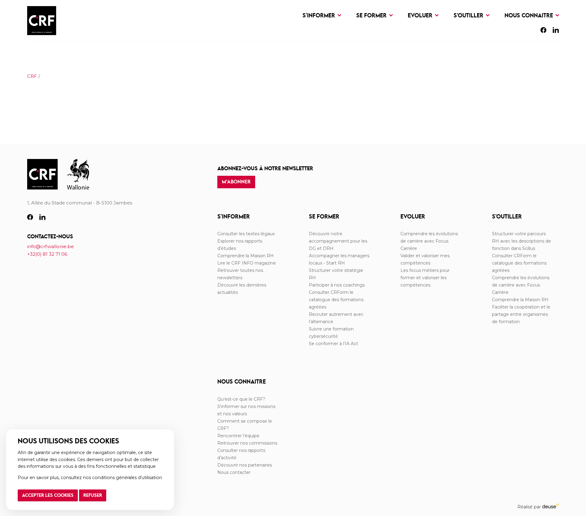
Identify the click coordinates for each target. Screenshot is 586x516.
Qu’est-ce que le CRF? (241, 399)
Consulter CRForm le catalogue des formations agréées (336, 300)
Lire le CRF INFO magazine (246, 263)
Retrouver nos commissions (247, 443)
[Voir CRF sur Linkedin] (556, 31)
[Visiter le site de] (78, 174)
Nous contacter (234, 472)
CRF (32, 76)
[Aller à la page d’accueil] (42, 174)
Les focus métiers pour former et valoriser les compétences (425, 278)
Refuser (92, 495)
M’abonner (236, 182)
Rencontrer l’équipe (238, 435)
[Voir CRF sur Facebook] (544, 31)
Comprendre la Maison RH (245, 255)
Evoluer (421, 15)
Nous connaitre (530, 15)
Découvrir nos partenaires (244, 465)
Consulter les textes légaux (246, 233)
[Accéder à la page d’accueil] (41, 21)
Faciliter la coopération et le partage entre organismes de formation (521, 314)
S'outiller (469, 15)
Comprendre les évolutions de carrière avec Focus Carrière (429, 241)
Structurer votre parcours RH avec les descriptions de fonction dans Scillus (521, 241)
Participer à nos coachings (337, 285)
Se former (372, 15)
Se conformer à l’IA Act (333, 343)
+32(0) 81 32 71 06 (47, 254)
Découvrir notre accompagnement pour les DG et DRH (338, 241)
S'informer (319, 15)
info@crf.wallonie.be (50, 246)
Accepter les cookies (48, 495)
